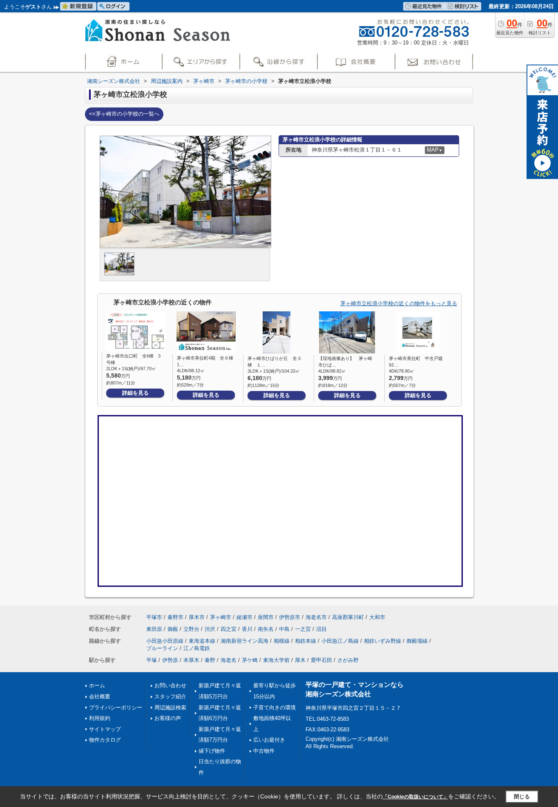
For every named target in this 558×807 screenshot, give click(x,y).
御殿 (172, 629)
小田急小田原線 (164, 641)
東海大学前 (276, 660)
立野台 (191, 629)
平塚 (151, 660)
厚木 (300, 660)
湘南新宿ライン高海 (244, 641)
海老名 (229, 660)
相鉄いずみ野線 (382, 641)
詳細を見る (135, 393)
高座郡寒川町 (348, 617)
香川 (247, 629)
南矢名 (266, 629)
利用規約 (99, 718)
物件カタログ (105, 740)
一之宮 (303, 629)
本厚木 (191, 660)
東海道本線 (202, 641)
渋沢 (210, 629)
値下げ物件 (212, 751)
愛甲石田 (321, 660)
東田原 (154, 629)
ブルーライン (162, 648)
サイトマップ (105, 729)
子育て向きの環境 (274, 707)
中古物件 (264, 751)
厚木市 (197, 617)
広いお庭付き (269, 740)
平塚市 (154, 617)
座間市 (266, 617)
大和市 (377, 617)
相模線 (282, 641)
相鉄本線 (305, 641)
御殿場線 (417, 641)
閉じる (522, 797)
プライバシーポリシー (115, 707)
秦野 (210, 660)
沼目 (321, 629)
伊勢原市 (289, 617)
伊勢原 (170, 660)
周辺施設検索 (170, 707)
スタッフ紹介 (170, 696)
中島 (284, 629)
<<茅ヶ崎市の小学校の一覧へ (124, 114)
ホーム (97, 685)
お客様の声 (167, 718)
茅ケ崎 (250, 660)
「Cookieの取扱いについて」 (415, 797)
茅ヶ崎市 (220, 617)
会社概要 (99, 696)
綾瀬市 (244, 617)
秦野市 (175, 617)
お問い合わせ (170, 685)
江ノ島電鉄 (196, 648)
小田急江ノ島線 (340, 641)
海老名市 (316, 617)
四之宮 (229, 629)
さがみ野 (348, 660)
